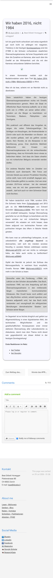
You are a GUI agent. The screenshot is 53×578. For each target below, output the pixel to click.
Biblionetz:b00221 (33, 268)
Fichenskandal (33, 203)
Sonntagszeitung (33, 48)
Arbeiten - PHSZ (8, 517)
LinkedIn (7, 540)
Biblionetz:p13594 (22, 210)
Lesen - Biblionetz (9, 505)
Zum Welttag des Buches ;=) (15, 372)
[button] (7, 407)
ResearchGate (10, 552)
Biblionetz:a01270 (13, 250)
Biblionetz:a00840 (13, 256)
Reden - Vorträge (9, 511)
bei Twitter (15, 350)
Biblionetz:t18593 (24, 82)
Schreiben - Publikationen (12, 514)
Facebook (8, 543)
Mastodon (8, 546)
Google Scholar (10, 549)
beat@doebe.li (14, 485)
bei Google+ (16, 353)
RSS (49, 383)
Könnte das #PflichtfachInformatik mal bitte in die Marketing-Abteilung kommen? (41, 372)
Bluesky (7, 537)
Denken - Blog (7, 508)
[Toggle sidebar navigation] (50, 4)
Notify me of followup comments (32, 438)
